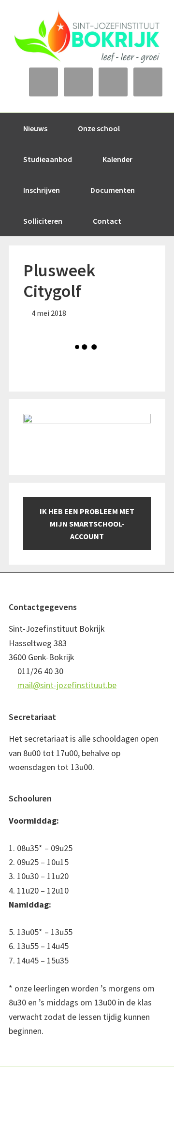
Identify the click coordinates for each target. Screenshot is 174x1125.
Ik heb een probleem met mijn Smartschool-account (87, 523)
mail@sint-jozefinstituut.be (66, 685)
